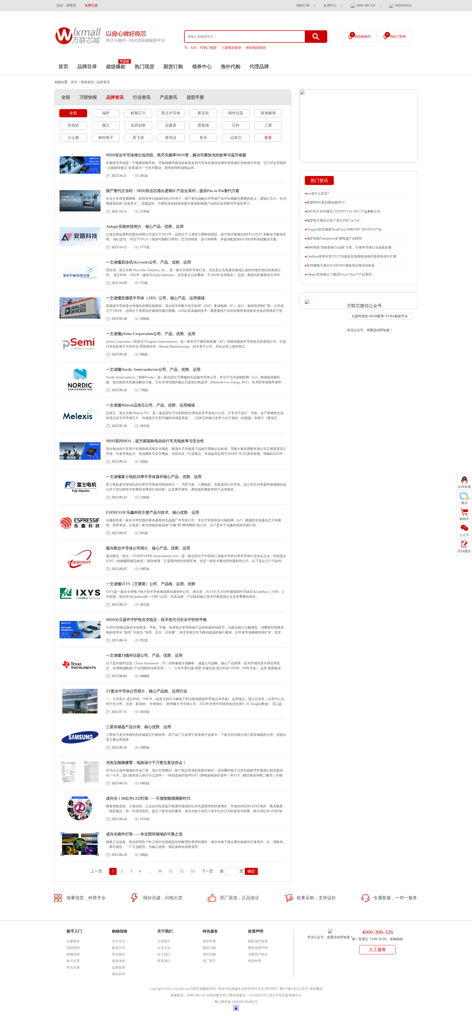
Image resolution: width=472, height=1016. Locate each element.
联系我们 (163, 961)
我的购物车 (361, 35)
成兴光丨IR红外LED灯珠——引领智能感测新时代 (148, 798)
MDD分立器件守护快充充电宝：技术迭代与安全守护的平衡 (156, 620)
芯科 (236, 125)
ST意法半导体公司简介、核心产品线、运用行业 (146, 691)
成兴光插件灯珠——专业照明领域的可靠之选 (144, 834)
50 (160, 871)
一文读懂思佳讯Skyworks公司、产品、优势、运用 (148, 262)
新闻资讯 (87, 82)
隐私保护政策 (258, 941)
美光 (203, 138)
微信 (464, 503)
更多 (268, 138)
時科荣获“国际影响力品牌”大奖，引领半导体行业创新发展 (348, 247)
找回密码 (73, 948)
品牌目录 (87, 66)
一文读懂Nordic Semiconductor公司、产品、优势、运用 (153, 369)
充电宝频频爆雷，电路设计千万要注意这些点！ (146, 763)
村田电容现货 (256, 48)
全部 (65, 97)
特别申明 (254, 961)
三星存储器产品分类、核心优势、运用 (138, 727)
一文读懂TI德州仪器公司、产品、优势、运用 (144, 655)
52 (182, 871)
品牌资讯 (115, 97)
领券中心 (202, 66)
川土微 (73, 138)
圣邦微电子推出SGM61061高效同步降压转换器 (340, 265)
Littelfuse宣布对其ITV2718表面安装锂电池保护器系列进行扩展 (350, 256)
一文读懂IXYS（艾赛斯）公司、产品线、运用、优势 (150, 584)
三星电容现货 (231, 48)
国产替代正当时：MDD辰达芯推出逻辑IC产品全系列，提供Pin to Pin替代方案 (172, 191)
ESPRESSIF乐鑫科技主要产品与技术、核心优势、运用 (152, 512)
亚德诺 (73, 125)
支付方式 (118, 941)
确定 (251, 871)
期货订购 (173, 66)
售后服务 (118, 954)
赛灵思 (203, 113)
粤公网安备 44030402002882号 (236, 1002)
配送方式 (118, 948)
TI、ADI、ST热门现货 (200, 48)
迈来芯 (235, 138)
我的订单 (302, 5)
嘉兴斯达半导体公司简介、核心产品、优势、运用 (148, 548)
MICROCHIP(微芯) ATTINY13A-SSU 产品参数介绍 (342, 211)
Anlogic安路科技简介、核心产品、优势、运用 (145, 227)
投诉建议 (316, 989)
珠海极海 (268, 113)
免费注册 (91, 5)
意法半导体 (170, 113)
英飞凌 (138, 138)
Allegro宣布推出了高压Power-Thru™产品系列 (338, 274)
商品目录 (118, 974)
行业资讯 (142, 97)
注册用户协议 (258, 954)
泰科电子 (105, 138)
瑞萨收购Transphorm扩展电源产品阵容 (333, 238)
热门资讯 (319, 180)
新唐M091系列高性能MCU (325, 202)
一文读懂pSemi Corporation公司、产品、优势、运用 (150, 334)
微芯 (106, 125)
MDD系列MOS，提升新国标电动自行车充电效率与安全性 (155, 441)
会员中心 (330, 5)
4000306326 (403, 5)
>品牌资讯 (102, 82)
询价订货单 (396, 35)
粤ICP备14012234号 (293, 989)
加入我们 (163, 954)
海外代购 (230, 66)
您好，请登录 (66, 5)
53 (192, 871)
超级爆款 (116, 66)
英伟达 (170, 138)
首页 (63, 66)
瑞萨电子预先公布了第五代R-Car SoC (333, 220)
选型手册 (195, 97)
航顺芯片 (138, 113)
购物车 (464, 519)
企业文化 (163, 948)
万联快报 (88, 97)
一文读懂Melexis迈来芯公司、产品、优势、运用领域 (150, 405)
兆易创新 (138, 125)
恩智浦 (203, 125)
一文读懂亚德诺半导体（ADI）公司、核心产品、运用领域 (155, 298)
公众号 (464, 535)
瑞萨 (106, 113)
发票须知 (118, 961)
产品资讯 (168, 97)
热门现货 (144, 66)
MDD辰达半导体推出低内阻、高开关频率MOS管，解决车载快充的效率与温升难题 (176, 155)
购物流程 (73, 954)
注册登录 (73, 941)
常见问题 (73, 967)
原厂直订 (209, 961)
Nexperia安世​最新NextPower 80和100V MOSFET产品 (343, 229)
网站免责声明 (258, 948)
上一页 (96, 871)
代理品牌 (259, 66)
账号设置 (73, 961)
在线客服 (464, 487)
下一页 (207, 871)
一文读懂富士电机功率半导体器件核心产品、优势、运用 (154, 477)
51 (171, 871)
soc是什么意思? (317, 193)
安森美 (170, 125)
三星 (268, 125)
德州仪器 (235, 113)
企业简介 (163, 941)
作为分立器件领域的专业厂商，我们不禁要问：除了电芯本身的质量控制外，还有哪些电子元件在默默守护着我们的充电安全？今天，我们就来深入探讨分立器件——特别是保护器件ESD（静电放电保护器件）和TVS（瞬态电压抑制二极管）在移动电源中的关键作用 (196, 775)
